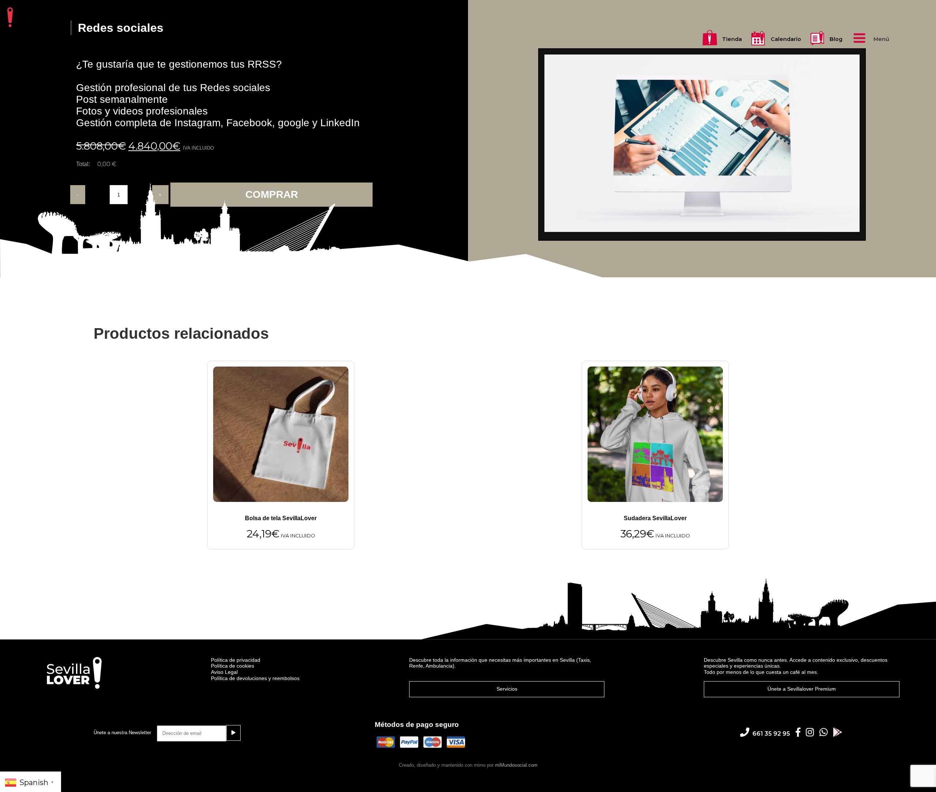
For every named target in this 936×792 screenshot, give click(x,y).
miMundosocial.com (516, 765)
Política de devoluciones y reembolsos (255, 678)
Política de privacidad (235, 660)
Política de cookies (232, 666)
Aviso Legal (224, 672)
